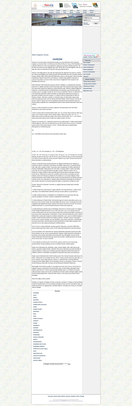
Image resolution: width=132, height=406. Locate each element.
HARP (34, 351)
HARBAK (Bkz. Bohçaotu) (39, 304)
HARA (34, 295)
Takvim (58, 12)
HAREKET (35, 320)
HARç (34, 314)
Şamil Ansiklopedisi (89, 67)
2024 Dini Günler (88, 88)
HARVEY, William (37, 360)
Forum (85, 10)
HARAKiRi (36, 300)
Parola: (85, 20)
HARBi (35, 307)
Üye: (86, 18)
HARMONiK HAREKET (39, 346)
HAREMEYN (36, 325)
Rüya (64, 12)
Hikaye (71, 12)
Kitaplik (58, 10)
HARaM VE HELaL (37, 302)
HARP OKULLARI (37, 353)
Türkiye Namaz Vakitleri (90, 81)
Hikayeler (86, 76)
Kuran (64, 10)
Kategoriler (40, 55)
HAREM (35, 323)
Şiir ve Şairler (87, 74)
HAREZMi (35, 327)
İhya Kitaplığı (87, 62)
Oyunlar (78, 12)
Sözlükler (51, 12)
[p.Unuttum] (86, 24)
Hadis (71, 10)
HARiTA (35, 339)
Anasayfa (51, 10)
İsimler (91, 12)
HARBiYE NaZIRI (37, 309)
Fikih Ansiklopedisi (88, 69)
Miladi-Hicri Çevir (88, 90)
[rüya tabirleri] (79, 7)
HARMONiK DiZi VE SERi (39, 344)
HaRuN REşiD (36, 358)
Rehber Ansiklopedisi (89, 65)
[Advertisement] (66, 39)
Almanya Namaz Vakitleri (90, 84)
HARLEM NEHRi (37, 341)
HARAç (35, 297)
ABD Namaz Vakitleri (89, 86)
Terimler (92, 10)
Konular (46, 55)
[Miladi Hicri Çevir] (91, 58)
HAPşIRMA (36, 293)
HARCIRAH (36, 311)
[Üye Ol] (85, 23)
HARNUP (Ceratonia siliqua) (40, 348)
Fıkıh (78, 10)
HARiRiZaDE (36, 334)
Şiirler (77, 396)
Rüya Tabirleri (61, 396)
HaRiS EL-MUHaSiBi (38, 337)
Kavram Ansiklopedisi (89, 72)
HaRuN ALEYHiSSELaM (39, 355)
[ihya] (44, 9)
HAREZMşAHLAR (37, 330)
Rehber (85, 12)
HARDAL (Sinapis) (38, 318)
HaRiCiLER (36, 332)
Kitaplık (82, 396)
